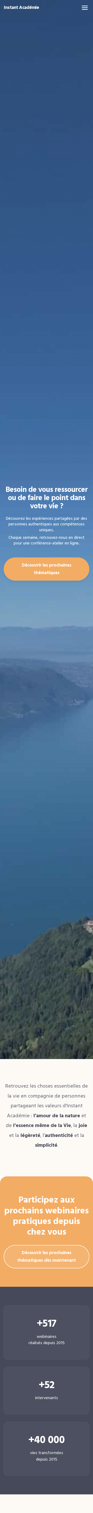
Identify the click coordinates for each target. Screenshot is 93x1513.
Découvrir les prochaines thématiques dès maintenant (46, 1256)
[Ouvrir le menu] (84, 8)
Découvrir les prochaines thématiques (46, 569)
